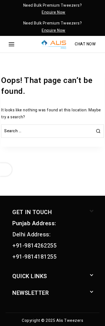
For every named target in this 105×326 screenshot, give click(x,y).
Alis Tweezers (69, 320)
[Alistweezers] (52, 44)
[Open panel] (11, 44)
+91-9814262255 (34, 246)
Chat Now (85, 44)
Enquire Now (54, 12)
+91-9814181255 (34, 257)
